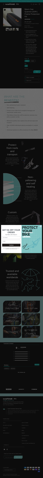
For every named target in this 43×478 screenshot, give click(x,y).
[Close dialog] (41, 226)
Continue (11, 245)
